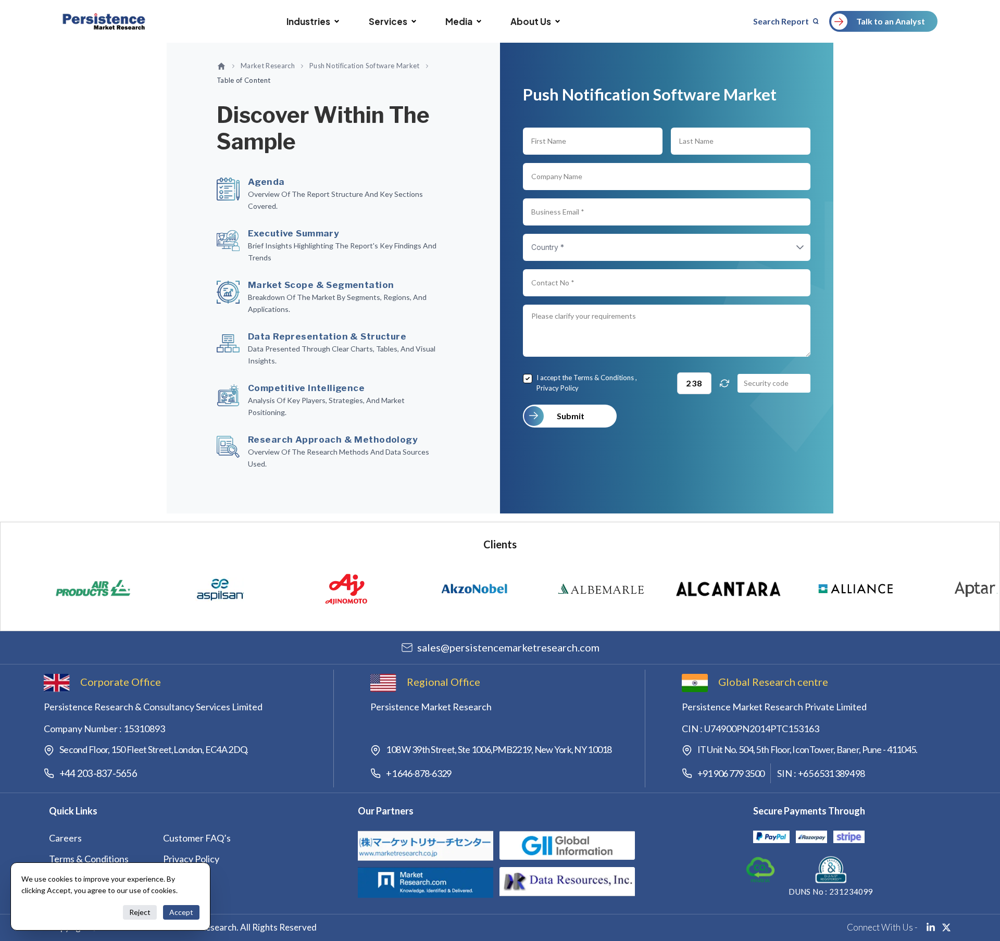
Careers (65, 838)
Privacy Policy (557, 388)
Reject (140, 912)
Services (388, 21)
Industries (308, 21)
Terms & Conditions (603, 377)
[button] (789, 247)
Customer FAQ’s (197, 838)
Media (458, 21)
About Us (530, 21)
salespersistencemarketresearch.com (508, 647)
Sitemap (179, 879)
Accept (181, 912)
